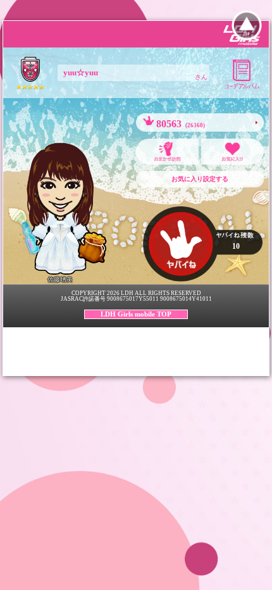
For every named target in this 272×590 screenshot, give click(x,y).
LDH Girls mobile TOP (136, 314)
